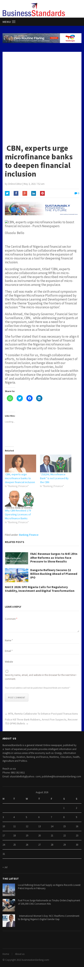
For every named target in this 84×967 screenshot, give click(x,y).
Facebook (16, 193)
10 (4, 826)
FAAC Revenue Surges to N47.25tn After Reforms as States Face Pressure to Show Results (53, 557)
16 (77, 826)
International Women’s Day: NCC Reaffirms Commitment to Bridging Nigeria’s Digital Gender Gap (48, 917)
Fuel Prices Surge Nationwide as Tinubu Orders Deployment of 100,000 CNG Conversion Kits (49, 902)
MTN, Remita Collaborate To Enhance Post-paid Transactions (43, 713)
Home (6, 954)
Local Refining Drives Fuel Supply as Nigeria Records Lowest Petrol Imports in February (49, 886)
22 (64, 835)
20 (39, 835)
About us (19, 954)
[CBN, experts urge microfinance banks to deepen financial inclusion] (20, 463)
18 (14, 835)
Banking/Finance (28, 534)
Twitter (7, 193)
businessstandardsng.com (35, 960)
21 (52, 835)
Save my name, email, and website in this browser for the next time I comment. (40, 677)
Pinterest (42, 193)
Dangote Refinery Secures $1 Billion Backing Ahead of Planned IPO (53, 573)
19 (27, 835)
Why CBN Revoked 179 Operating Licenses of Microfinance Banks (18, 514)
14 (52, 826)
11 (14, 826)
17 (4, 835)
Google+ (24, 193)
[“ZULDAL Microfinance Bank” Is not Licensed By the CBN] (55, 463)
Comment (11, 619)
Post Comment (16, 697)
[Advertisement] (42, 96)
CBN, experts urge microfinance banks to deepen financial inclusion (20, 478)
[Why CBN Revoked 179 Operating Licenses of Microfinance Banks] (20, 500)
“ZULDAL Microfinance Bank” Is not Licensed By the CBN (54, 478)
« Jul (5, 867)
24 (4, 844)
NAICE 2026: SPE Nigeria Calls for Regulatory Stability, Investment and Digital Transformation (39, 589)
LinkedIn (33, 193)
